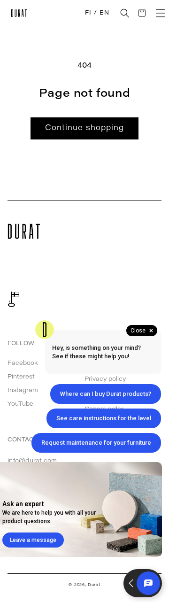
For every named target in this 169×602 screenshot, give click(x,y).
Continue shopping (84, 128)
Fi (88, 13)
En (104, 13)
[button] (124, 13)
